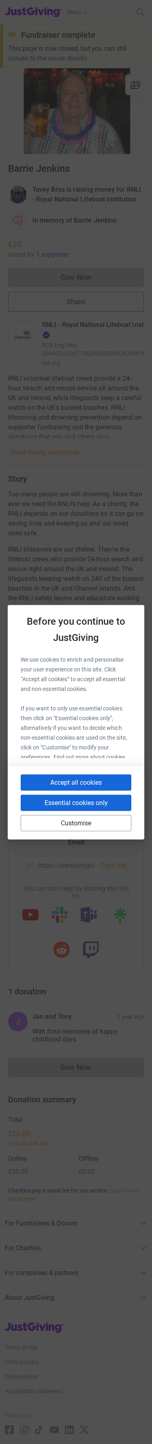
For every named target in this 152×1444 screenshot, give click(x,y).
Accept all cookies (76, 782)
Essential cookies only (76, 802)
